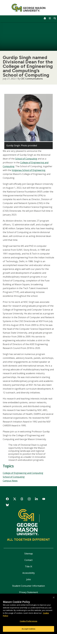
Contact (28, 560)
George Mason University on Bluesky (7, 505)
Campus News (10, 480)
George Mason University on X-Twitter (14, 499)
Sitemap (28, 553)
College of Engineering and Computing (23, 473)
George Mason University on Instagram (29, 499)
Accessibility (28, 572)
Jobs (28, 579)
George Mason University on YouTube (43, 499)
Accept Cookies (28, 629)
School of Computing (26, 158)
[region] (28, 614)
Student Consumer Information (28, 585)
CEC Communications (32, 78)
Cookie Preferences (28, 621)
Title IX (28, 566)
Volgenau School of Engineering (28, 170)
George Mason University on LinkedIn (36, 499)
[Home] (28, 7)
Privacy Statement (28, 592)
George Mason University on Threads (22, 499)
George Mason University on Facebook (7, 499)
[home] (45, 18)
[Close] (54, 597)
